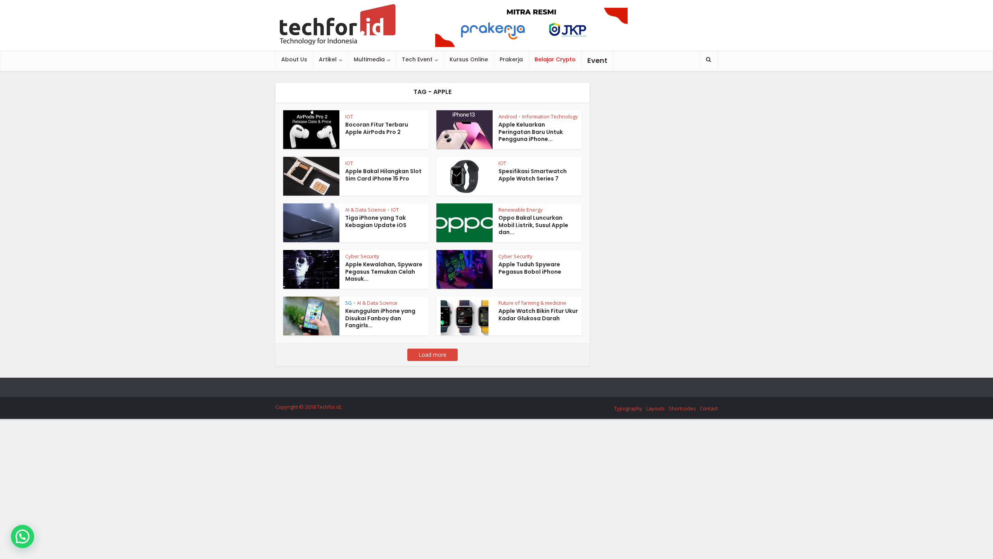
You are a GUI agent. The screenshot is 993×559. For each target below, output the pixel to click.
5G (348, 302)
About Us (294, 59)
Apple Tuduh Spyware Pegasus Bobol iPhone (529, 268)
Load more (432, 354)
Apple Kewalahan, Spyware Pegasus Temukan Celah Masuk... (383, 271)
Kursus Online (469, 59)
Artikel (328, 59)
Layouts (655, 408)
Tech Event (417, 59)
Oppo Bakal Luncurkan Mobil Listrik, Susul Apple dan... (533, 225)
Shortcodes (682, 408)
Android (507, 116)
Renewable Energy (520, 209)
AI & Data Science (365, 209)
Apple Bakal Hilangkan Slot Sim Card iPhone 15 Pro (383, 174)
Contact (709, 408)
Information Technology (550, 116)
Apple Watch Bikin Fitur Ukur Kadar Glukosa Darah (538, 314)
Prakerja (511, 59)
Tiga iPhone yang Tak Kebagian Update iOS (376, 221)
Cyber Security (362, 256)
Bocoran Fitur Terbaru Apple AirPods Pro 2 (376, 128)
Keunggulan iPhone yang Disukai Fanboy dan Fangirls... (380, 318)
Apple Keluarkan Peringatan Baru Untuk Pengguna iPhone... (530, 132)
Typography (628, 408)
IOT (349, 116)
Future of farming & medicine (532, 302)
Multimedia (369, 59)
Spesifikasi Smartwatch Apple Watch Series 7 (532, 174)
